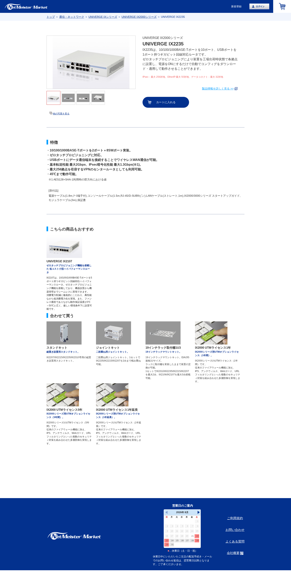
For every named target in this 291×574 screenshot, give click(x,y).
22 (197, 536)
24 (172, 540)
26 (182, 540)
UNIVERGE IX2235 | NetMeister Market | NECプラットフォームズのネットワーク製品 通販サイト (33, 6)
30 (167, 544)
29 (197, 540)
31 (172, 544)
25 (177, 540)
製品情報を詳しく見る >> (218, 88)
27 (187, 540)
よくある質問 (234, 541)
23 (167, 540)
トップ (51, 16)
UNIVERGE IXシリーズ (102, 16)
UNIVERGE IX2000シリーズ (139, 16)
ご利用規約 (235, 518)
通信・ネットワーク (71, 16)
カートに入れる (166, 102)
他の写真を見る (61, 113)
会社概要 (233, 553)
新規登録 (236, 6)
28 (192, 540)
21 (192, 536)
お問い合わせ (234, 530)
